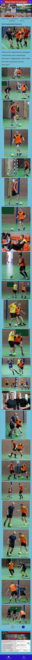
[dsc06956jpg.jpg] (16, 342)
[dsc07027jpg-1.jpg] (16, 614)
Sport (7, 18)
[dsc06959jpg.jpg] (16, 367)
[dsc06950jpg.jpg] (16, 313)
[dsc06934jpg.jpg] (16, 242)
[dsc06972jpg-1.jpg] (16, 424)
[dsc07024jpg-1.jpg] (16, 591)
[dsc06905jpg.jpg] (16, 73)
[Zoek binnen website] (1, 2)
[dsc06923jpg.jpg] (16, 143)
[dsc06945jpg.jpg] (16, 290)
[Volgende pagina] (23, 627)
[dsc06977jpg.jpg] (16, 470)
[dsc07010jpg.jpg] (16, 568)
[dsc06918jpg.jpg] (16, 114)
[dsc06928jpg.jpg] (16, 191)
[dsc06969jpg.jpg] (16, 400)
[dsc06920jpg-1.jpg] (16, 90)
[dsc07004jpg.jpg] (16, 514)
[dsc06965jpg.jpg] (16, 384)
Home (3, 18)
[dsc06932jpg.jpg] (16, 219)
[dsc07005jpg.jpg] (16, 543)
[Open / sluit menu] (30, 2)
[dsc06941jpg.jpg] (16, 266)
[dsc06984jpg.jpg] (16, 490)
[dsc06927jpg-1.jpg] (16, 168)
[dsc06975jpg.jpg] (16, 449)
